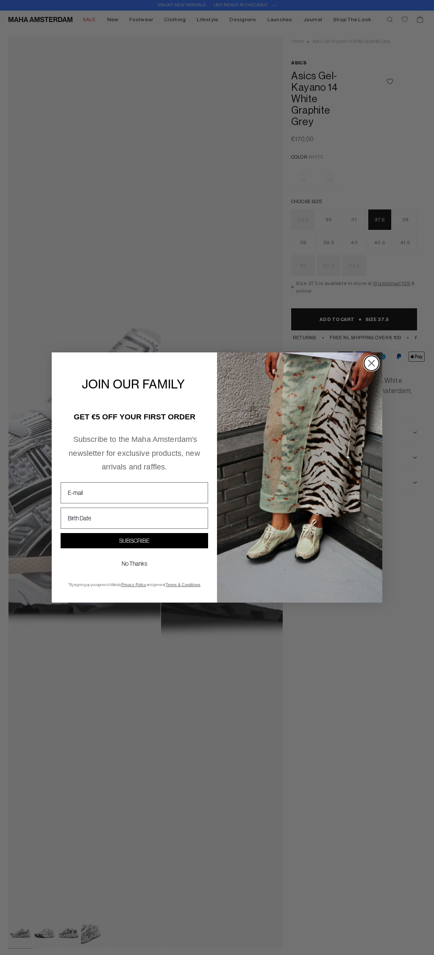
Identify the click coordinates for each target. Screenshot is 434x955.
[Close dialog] (371, 363)
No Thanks (134, 563)
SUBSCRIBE (134, 541)
